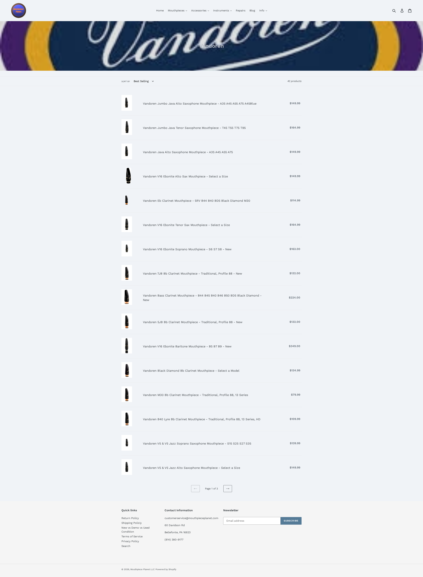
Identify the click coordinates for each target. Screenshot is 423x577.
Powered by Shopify (165, 569)
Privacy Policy (130, 541)
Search (125, 546)
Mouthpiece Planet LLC (142, 569)
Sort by (125, 81)
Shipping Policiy (131, 522)
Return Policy (130, 518)
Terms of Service (132, 536)
